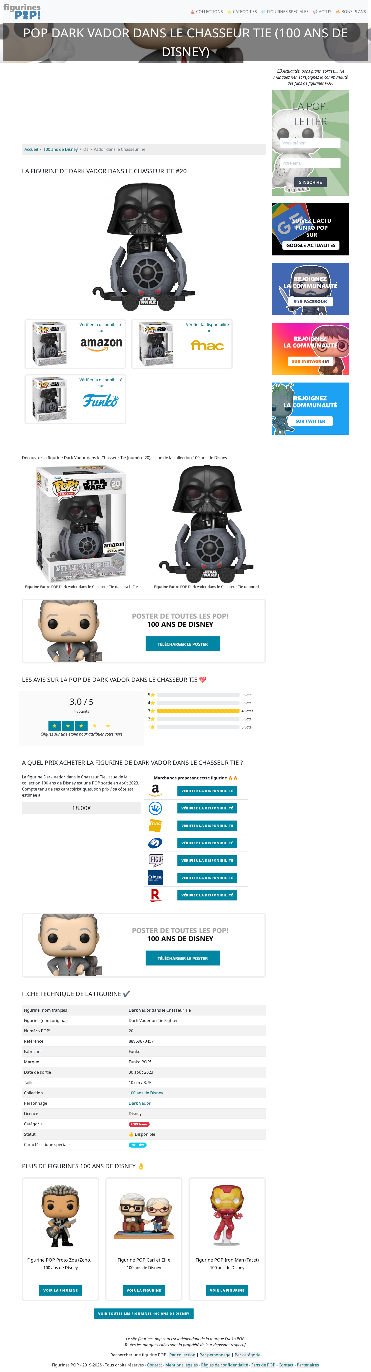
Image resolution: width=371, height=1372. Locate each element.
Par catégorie (247, 1355)
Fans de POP (263, 1365)
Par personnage (215, 1355)
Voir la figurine (60, 1290)
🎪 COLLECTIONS (206, 11)
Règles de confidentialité (224, 1365)
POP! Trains (139, 1124)
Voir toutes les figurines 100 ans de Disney (144, 1313)
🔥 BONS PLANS (350, 11)
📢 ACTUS (322, 11)
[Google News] (310, 229)
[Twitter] (310, 408)
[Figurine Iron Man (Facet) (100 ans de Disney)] (227, 1216)
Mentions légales (181, 1365)
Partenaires (308, 1365)
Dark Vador (140, 1103)
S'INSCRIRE (310, 182)
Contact (154, 1365)
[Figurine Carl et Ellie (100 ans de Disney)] (144, 1216)
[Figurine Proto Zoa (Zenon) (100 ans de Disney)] (60, 1216)
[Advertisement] (144, 106)
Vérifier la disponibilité (207, 791)
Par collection (182, 1355)
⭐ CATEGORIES (242, 11)
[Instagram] (310, 348)
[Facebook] (310, 288)
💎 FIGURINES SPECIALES (285, 11)
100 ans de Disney (146, 1093)
